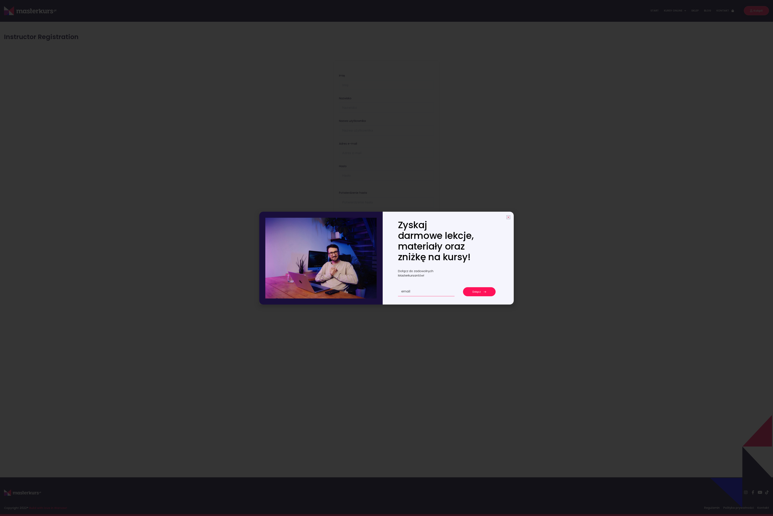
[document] (386, 258)
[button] (508, 217)
